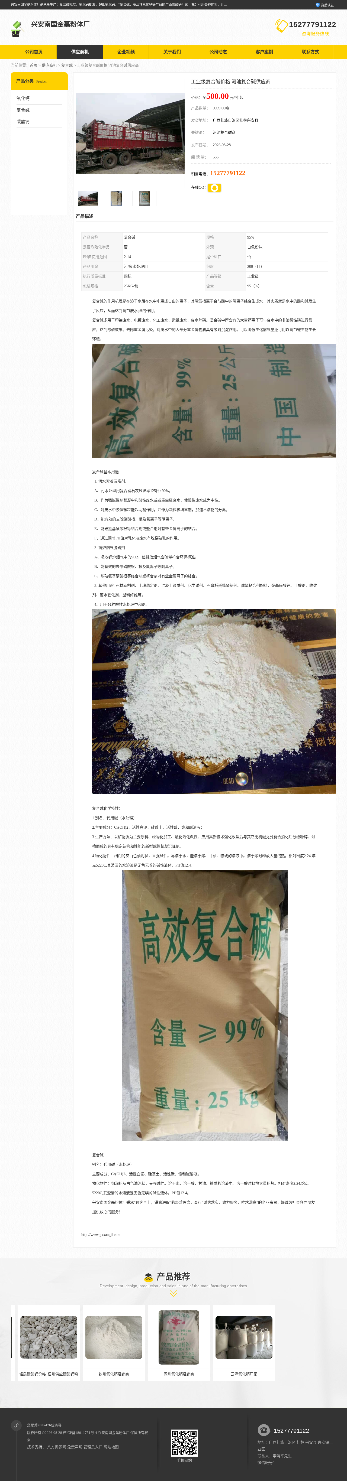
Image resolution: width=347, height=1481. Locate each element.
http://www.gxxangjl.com (100, 1235)
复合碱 (67, 65)
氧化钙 (23, 98)
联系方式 (310, 52)
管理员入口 (92, 1447)
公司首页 (34, 52)
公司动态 (218, 52)
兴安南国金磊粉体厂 (114, 1433)
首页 (33, 65)
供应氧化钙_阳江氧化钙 (237, 1374)
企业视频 (126, 52)
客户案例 (264, 52)
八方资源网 (56, 1447)
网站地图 (111, 1447)
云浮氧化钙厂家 (172, 1374)
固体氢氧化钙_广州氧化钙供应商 (302, 1374)
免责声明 (74, 1447)
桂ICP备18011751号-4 (80, 1433)
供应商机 (80, 52)
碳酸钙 (23, 121)
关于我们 (172, 52)
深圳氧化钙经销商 (107, 1374)
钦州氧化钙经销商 (42, 1374)
